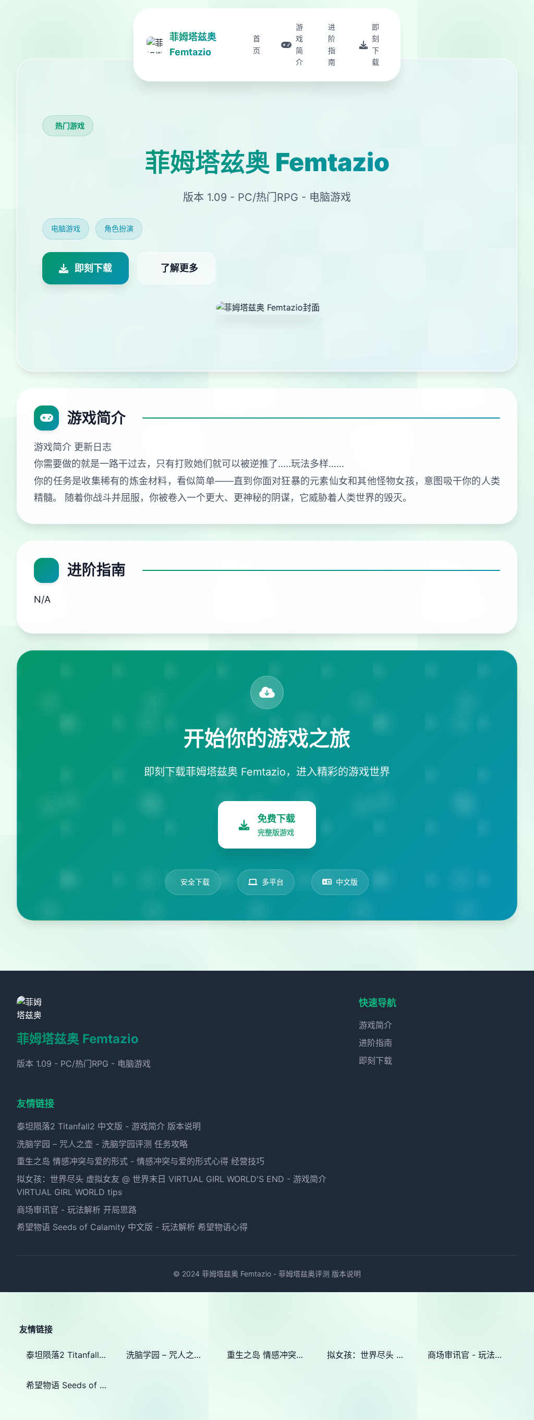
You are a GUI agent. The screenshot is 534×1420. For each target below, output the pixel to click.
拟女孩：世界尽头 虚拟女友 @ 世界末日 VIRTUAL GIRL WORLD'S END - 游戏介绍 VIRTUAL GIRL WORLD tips (370, 1355)
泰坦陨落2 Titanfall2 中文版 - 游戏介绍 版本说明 (69, 1355)
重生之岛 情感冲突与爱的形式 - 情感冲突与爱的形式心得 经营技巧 (140, 1161)
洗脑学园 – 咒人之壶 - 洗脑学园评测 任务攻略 (102, 1144)
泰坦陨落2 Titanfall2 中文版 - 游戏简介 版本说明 (109, 1126)
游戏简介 (375, 1025)
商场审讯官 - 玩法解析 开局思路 (77, 1209)
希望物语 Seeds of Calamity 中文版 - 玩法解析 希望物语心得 (132, 1227)
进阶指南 (375, 1042)
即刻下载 (375, 1060)
